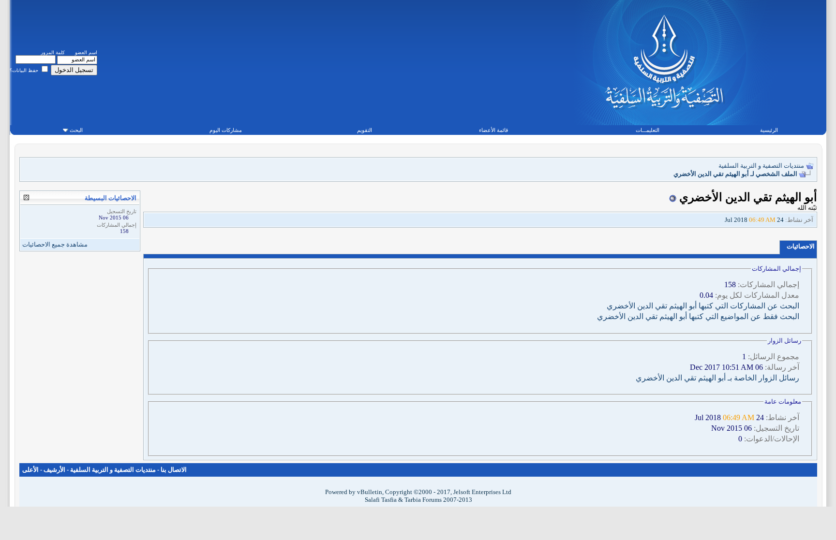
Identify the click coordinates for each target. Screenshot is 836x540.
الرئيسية (769, 130)
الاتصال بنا (174, 469)
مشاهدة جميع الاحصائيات (55, 244)
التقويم (364, 130)
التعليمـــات (647, 130)
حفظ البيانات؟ (25, 70)
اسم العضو (86, 52)
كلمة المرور (53, 52)
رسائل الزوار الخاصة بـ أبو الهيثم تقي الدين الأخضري (717, 378)
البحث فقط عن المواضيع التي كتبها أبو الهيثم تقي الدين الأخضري (698, 316)
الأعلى (30, 469)
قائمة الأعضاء (493, 130)
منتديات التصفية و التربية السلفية (761, 165)
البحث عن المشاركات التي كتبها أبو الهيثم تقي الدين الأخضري (703, 306)
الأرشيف (54, 469)
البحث (76, 130)
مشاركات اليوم (225, 130)
